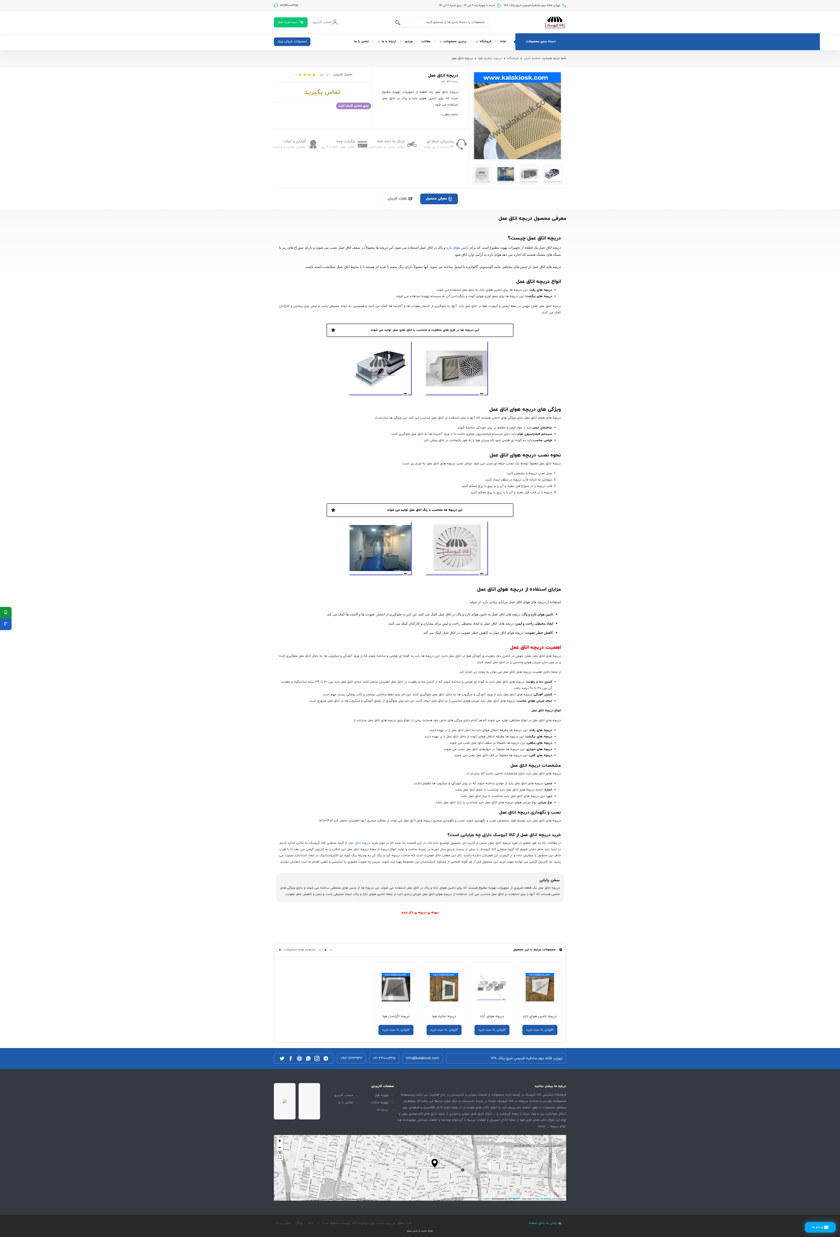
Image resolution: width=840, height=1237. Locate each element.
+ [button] (279, 1141)
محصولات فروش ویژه (292, 41)
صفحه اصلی (532, 58)
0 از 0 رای (325, 74)
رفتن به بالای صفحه (543, 1223)
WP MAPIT (514, 1198)
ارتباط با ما (389, 41)
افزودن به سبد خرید (540, 1029)
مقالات (425, 41)
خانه (503, 41)
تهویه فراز (381, 1095)
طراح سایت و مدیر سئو (420, 1231)
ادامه (541, 1126)
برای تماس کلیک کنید (354, 106)
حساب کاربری (343, 1095)
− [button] (279, 1147)
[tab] (439, 199)
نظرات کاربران (398, 198)
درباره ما (382, 1109)
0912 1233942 (351, 1058)
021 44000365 (384, 1058)
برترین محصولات (455, 41)
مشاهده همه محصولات (299, 949)
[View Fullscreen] (279, 1157)
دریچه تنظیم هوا (490, 58)
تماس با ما (361, 41)
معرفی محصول (437, 198)
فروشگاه (485, 41)
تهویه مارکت (379, 1102)
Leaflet (486, 1198)
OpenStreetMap (543, 1198)
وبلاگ (299, 1223)
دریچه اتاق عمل (359, 843)
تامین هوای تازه (457, 247)
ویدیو (409, 41)
